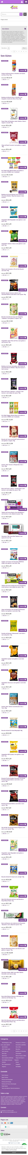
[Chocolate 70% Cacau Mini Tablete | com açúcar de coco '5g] (13, 533)
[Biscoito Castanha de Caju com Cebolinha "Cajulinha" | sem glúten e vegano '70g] (13, 314)
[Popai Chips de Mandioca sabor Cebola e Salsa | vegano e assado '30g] (13, 118)
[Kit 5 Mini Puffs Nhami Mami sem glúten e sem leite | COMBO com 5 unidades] (13, 167)
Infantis (4, 1062)
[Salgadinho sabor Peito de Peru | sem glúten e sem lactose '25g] (13, 338)
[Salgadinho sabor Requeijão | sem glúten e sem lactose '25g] (13, 850)
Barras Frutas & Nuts (21, 1055)
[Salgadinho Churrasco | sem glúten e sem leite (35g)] (13, 680)
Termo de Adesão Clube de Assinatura (11, 1088)
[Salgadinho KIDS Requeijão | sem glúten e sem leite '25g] (13, 217)
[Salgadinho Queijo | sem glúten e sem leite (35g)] (13, 656)
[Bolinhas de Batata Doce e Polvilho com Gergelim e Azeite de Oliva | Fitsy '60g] (13, 94)
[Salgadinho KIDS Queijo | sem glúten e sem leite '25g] (13, 751)
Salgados (18, 1064)
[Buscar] (21, 14)
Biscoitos (18, 1049)
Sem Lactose (5, 1051)
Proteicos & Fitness (20, 1042)
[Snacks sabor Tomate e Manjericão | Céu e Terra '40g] (13, 461)
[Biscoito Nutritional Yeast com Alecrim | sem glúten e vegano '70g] (13, 945)
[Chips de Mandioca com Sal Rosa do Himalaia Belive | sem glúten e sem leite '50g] (13, 606)
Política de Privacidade (7, 1079)
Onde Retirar (5, 1086)
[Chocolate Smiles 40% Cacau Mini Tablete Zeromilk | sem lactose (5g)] (13, 969)
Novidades (18, 1066)
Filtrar (24, 48)
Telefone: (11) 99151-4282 (8, 1110)
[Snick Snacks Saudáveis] (14, 8)
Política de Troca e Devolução (9, 1084)
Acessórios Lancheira (21, 1044)
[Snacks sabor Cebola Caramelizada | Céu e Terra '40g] (13, 703)
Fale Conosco (5, 1075)
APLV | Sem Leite (6, 1049)
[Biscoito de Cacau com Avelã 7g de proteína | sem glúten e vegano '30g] (13, 436)
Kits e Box (18, 1047)
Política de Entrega (6, 1081)
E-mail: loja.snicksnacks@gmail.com (9, 1112)
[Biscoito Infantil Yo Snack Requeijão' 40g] (13, 726)
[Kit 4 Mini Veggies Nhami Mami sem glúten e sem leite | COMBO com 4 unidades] (13, 412)
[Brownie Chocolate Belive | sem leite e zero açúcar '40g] (13, 800)
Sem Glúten (5, 1047)
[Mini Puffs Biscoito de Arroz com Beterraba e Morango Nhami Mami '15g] (13, 1017)
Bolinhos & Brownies (21, 1051)
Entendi (14, 1152)
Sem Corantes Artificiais (7, 1058)
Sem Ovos (4, 1055)
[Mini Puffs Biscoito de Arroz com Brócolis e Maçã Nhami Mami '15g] (13, 896)
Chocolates (18, 1053)
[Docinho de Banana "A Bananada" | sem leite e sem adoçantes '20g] (13, 630)
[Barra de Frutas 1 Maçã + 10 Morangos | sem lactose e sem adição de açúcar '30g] (13, 485)
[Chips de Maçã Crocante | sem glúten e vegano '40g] (13, 142)
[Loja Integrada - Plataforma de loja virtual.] (14, 1143)
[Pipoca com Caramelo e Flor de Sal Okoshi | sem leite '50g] (13, 266)
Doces (17, 1062)
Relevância (4, 48)
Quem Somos (5, 1077)
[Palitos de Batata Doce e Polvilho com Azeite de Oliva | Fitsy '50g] (13, 70)
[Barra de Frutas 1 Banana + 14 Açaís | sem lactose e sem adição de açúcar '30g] (13, 388)
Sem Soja (4, 1053)
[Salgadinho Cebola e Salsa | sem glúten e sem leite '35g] (13, 240)
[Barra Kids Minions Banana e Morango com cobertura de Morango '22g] (13, 993)
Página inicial (4, 19)
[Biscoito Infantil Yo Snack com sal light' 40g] (13, 873)
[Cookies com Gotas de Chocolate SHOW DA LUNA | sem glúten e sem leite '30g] (13, 559)
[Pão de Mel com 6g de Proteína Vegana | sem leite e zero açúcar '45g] (13, 824)
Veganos (4, 1066)
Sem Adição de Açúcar (7, 1060)
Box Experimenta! (6, 1064)
